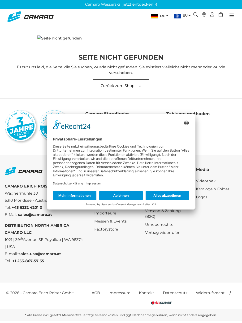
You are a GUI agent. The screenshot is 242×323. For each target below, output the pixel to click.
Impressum (119, 293)
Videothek (206, 181)
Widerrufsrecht (210, 293)
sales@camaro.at (35, 214)
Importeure (105, 213)
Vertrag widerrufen (163, 232)
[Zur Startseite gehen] (30, 16)
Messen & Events (110, 221)
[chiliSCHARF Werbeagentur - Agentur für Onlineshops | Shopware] (161, 302)
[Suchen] (195, 15)
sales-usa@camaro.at (39, 254)
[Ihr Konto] (212, 15)
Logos (201, 197)
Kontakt (146, 293)
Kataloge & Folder (212, 189)
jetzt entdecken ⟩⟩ (140, 4)
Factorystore (106, 229)
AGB (96, 293)
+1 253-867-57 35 (28, 261)
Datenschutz (175, 293)
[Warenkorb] (220, 15)
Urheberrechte (159, 224)
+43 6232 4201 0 (27, 207)
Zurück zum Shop (118, 85)
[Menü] (231, 15)
